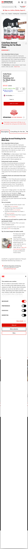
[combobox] (9, 6)
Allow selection (14, 329)
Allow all (14, 325)
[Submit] (15, 6)
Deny (14, 333)
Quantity (20, 91)
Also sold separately (14, 206)
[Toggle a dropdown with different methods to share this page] (26, 43)
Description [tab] (5, 132)
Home (3, 13)
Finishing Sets (16, 13)
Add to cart (14, 103)
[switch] (24, 306)
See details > (24, 117)
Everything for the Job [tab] (17, 131)
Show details (19, 321)
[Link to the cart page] (22, 2)
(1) (8, 50)
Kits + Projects (8, 13)
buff (9, 228)
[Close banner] (25, 276)
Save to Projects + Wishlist (23, 43)
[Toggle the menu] (25, 2)
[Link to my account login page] (19, 2)
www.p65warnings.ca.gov (10, 268)
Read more (17, 66)
